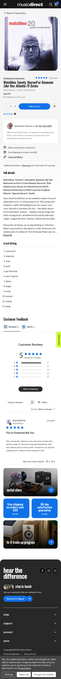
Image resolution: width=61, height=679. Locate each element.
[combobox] (43, 409)
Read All (7, 235)
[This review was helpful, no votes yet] (47, 461)
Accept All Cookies (44, 674)
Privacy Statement (11, 654)
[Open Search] (50, 4)
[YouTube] (55, 570)
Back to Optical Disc (16, 13)
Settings (8, 674)
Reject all (24, 674)
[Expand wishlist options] (54, 106)
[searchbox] (18, 402)
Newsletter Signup (15, 598)
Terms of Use (30, 654)
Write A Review (30, 389)
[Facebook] (42, 570)
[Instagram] (49, 570)
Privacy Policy (24, 668)
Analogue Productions (14, 78)
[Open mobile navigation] (5, 4)
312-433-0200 (45, 126)
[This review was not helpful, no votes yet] (52, 461)
